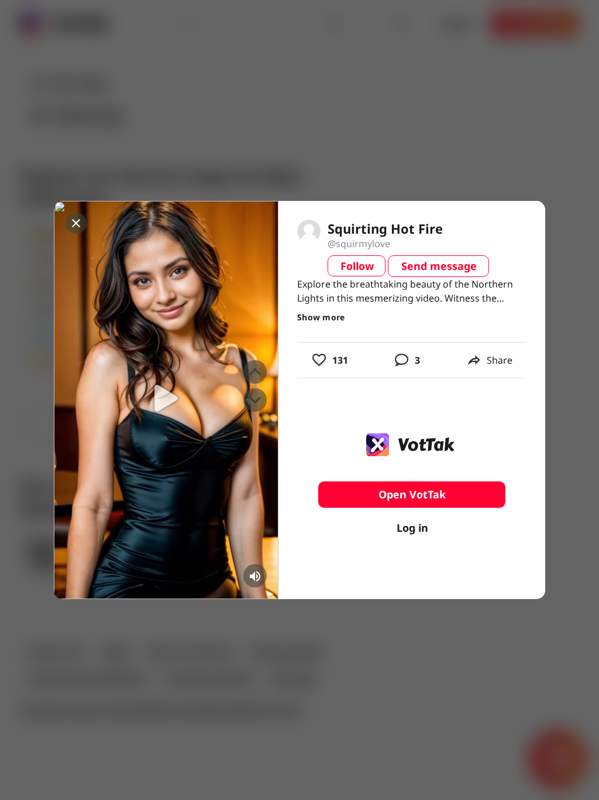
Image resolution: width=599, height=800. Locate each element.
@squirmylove (359, 243)
